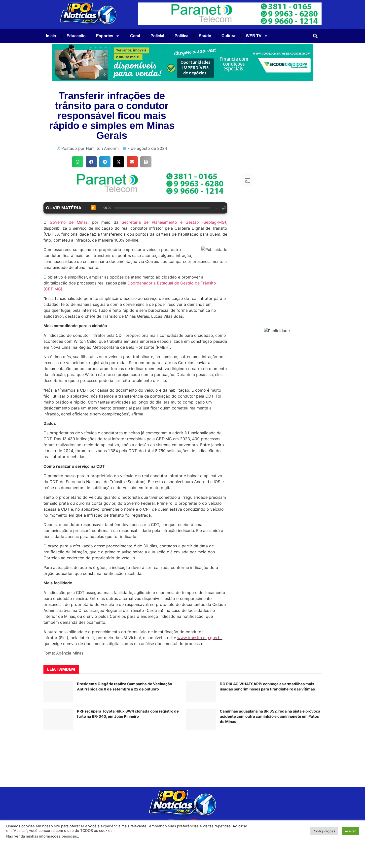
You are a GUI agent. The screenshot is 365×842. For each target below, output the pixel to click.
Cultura (228, 36)
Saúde (205, 36)
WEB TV (253, 36)
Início (51, 36)
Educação (76, 36)
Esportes (104, 36)
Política (181, 36)
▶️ (93, 207)
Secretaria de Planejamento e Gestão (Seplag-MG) (174, 222)
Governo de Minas (69, 222)
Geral (135, 36)
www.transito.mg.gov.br (199, 637)
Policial (157, 36)
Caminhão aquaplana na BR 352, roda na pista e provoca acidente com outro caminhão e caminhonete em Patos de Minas (270, 716)
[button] (315, 36)
